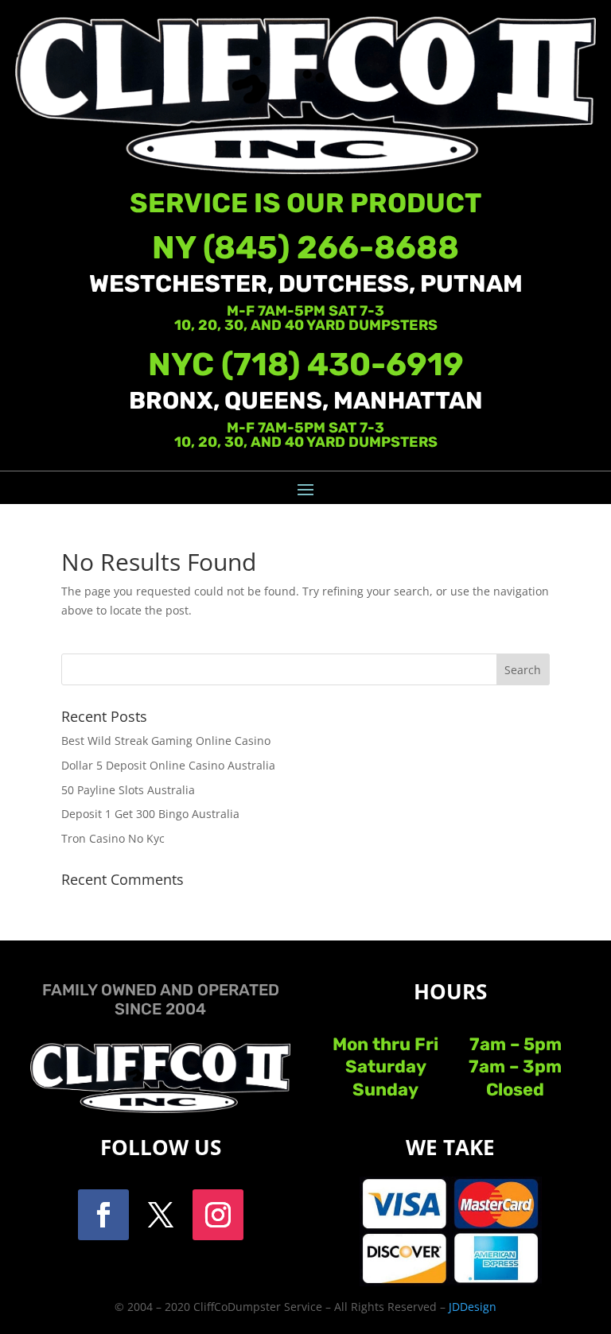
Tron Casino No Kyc (113, 838)
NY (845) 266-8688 (305, 247)
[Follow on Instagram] (218, 1214)
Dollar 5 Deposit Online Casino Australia (168, 765)
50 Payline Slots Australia (128, 789)
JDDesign (472, 1306)
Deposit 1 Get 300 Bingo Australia (150, 813)
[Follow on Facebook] (103, 1214)
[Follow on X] (160, 1214)
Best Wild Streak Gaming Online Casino (165, 740)
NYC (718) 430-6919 (306, 364)
